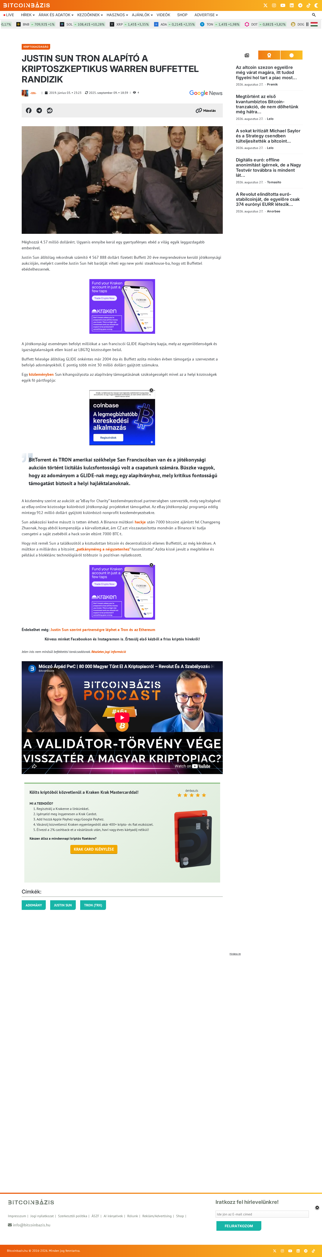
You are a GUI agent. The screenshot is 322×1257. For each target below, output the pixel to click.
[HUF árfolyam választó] (314, 24)
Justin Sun (63, 905)
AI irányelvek (113, 1216)
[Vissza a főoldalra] (27, 4)
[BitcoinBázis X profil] (265, 5)
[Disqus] (161, 1012)
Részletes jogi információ (108, 651)
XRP (112, 24)
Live (10, 15)
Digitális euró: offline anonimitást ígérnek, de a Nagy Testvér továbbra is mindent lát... (268, 167)
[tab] (247, 55)
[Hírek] (206, 93)
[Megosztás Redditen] (49, 110)
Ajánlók (141, 15)
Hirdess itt (235, 953)
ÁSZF (95, 1216)
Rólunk (132, 1216)
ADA (157, 24)
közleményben (41, 374)
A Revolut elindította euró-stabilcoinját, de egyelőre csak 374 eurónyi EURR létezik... (268, 199)
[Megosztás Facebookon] (28, 110)
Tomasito (274, 182)
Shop (182, 15)
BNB (18, 24)
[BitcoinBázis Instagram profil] (274, 5)
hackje (140, 521)
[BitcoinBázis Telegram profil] (300, 5)
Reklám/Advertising (157, 1216)
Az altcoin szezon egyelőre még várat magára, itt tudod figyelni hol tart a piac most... (266, 72)
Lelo (270, 119)
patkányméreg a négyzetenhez (103, 549)
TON (202, 24)
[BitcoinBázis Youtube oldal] (282, 5)
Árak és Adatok (54, 15)
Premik (272, 84)
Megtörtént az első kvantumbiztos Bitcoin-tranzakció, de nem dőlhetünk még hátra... (267, 104)
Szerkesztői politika (72, 1216)
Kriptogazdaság (35, 46)
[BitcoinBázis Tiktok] (309, 5)
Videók (163, 15)
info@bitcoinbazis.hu (31, 1224)
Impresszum (17, 1216)
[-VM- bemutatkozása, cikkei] (25, 93)
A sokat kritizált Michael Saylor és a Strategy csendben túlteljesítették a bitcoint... (268, 136)
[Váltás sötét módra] (316, 5)
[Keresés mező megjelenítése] (314, 15)
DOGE (295, 24)
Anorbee (273, 211)
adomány (34, 905)
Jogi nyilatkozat (42, 1216)
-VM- (33, 93)
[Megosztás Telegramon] (39, 110)
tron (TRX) (93, 905)
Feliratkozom (239, 1226)
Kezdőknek (88, 15)
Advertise (205, 15)
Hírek (26, 15)
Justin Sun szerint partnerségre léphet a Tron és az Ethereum (103, 629)
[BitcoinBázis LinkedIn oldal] (292, 5)
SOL (65, 24)
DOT (248, 24)
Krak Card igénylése (94, 849)
